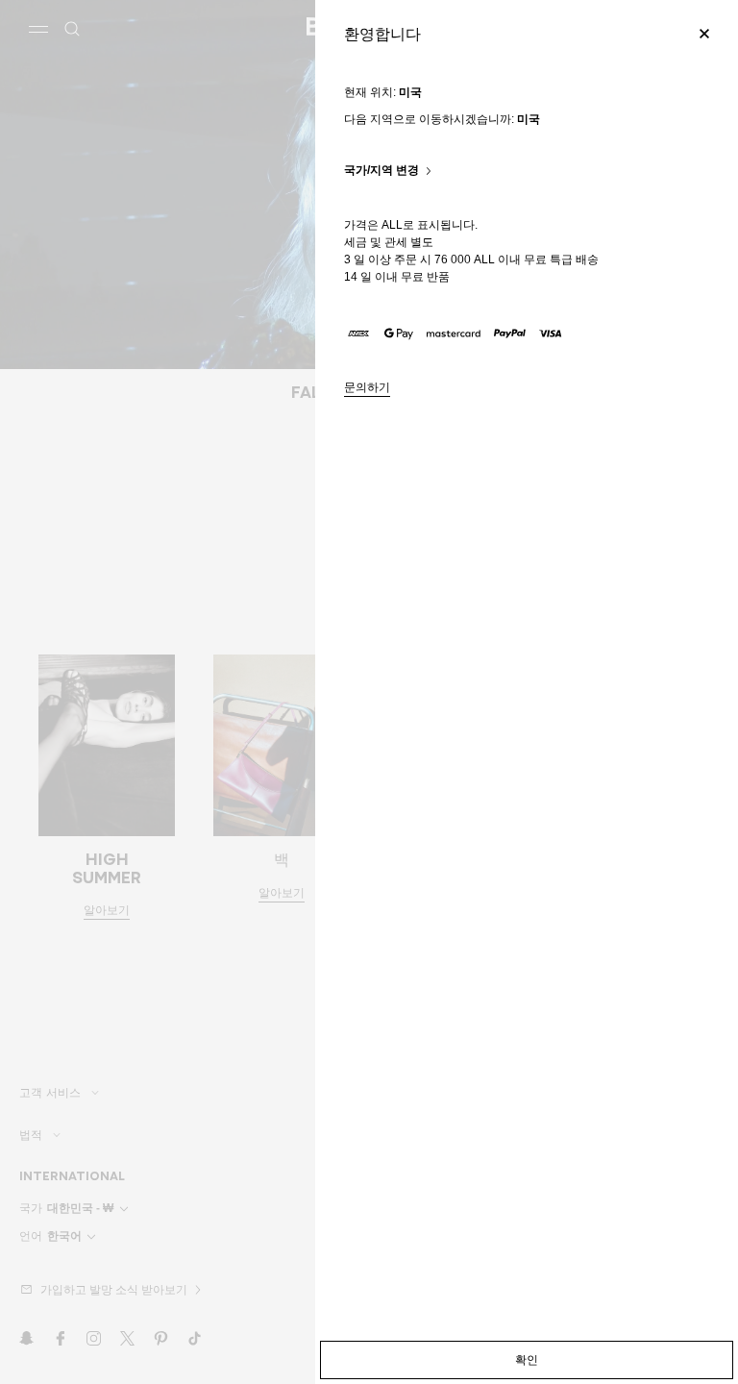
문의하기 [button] (367, 388)
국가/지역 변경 (381, 170)
